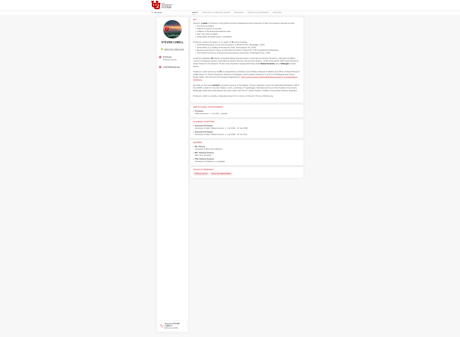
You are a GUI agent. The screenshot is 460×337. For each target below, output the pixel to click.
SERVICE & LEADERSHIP (258, 12)
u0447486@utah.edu (171, 67)
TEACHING (277, 12)
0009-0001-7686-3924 (174, 49)
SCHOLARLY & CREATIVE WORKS (216, 12)
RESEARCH (239, 12)
